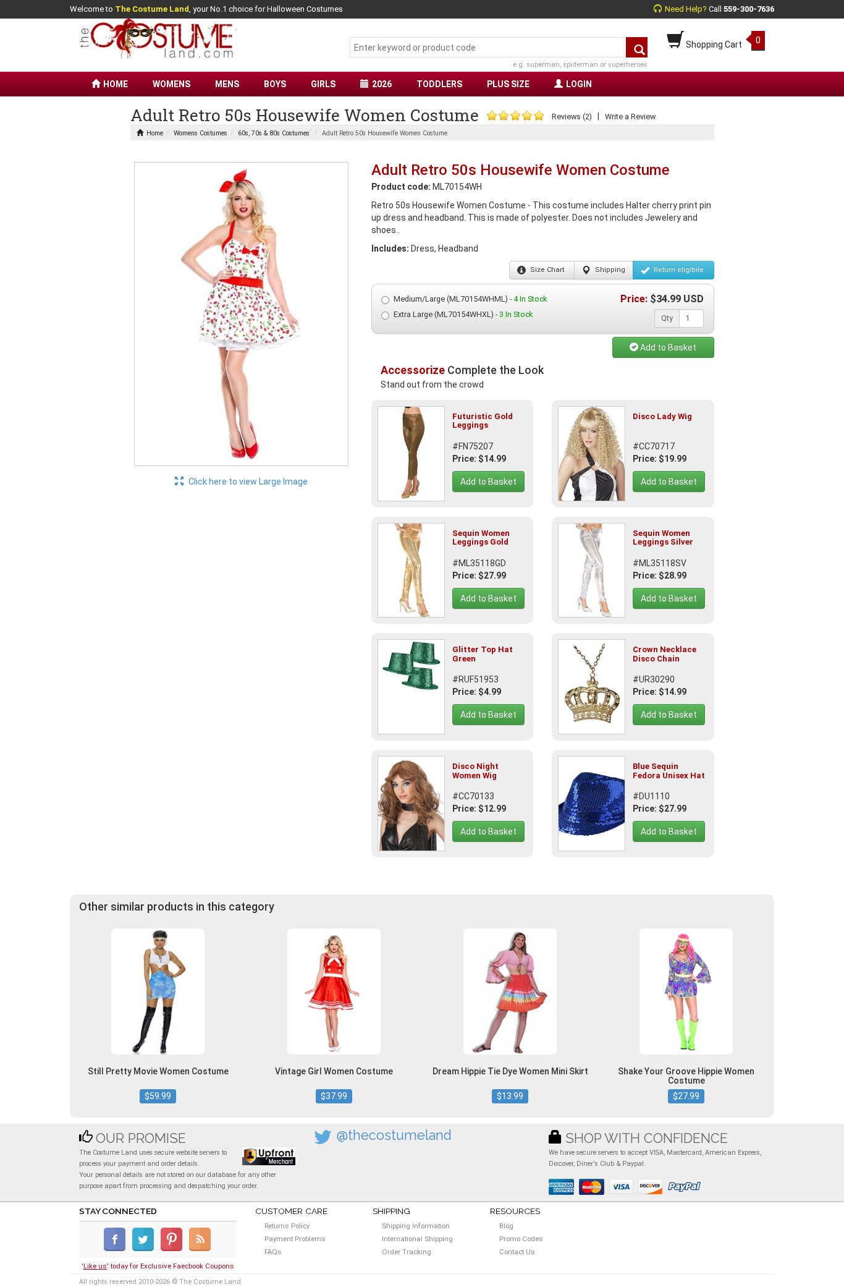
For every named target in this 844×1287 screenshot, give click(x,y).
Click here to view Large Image (247, 481)
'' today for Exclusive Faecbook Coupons (158, 1266)
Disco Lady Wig (662, 416)
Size (546, 270)
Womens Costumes (200, 133)
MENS (227, 84)
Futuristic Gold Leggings (482, 421)
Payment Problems (295, 1238)
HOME (115, 84)
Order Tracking (406, 1251)
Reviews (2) (572, 116)
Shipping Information (416, 1225)
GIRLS (323, 84)
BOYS (275, 84)
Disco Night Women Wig (475, 770)
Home (154, 133)
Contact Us (517, 1251)
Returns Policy (287, 1225)
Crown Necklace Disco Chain (664, 654)
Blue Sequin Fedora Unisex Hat (669, 770)
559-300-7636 (749, 9)
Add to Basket (667, 347)
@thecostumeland (394, 1135)
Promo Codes (521, 1238)
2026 (382, 84)
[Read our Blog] (201, 1248)
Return (678, 270)
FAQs (273, 1251)
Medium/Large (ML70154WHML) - (470, 299)
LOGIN (579, 84)
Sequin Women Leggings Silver (663, 537)
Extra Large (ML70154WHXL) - (463, 314)
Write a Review (630, 116)
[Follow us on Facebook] (117, 1248)
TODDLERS (439, 84)
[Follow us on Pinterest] (174, 1248)
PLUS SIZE (508, 84)
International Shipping (417, 1238)
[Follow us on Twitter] (145, 1248)
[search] (637, 47)
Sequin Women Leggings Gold (481, 537)
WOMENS (171, 84)
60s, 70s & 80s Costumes (274, 133)
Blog (506, 1225)
